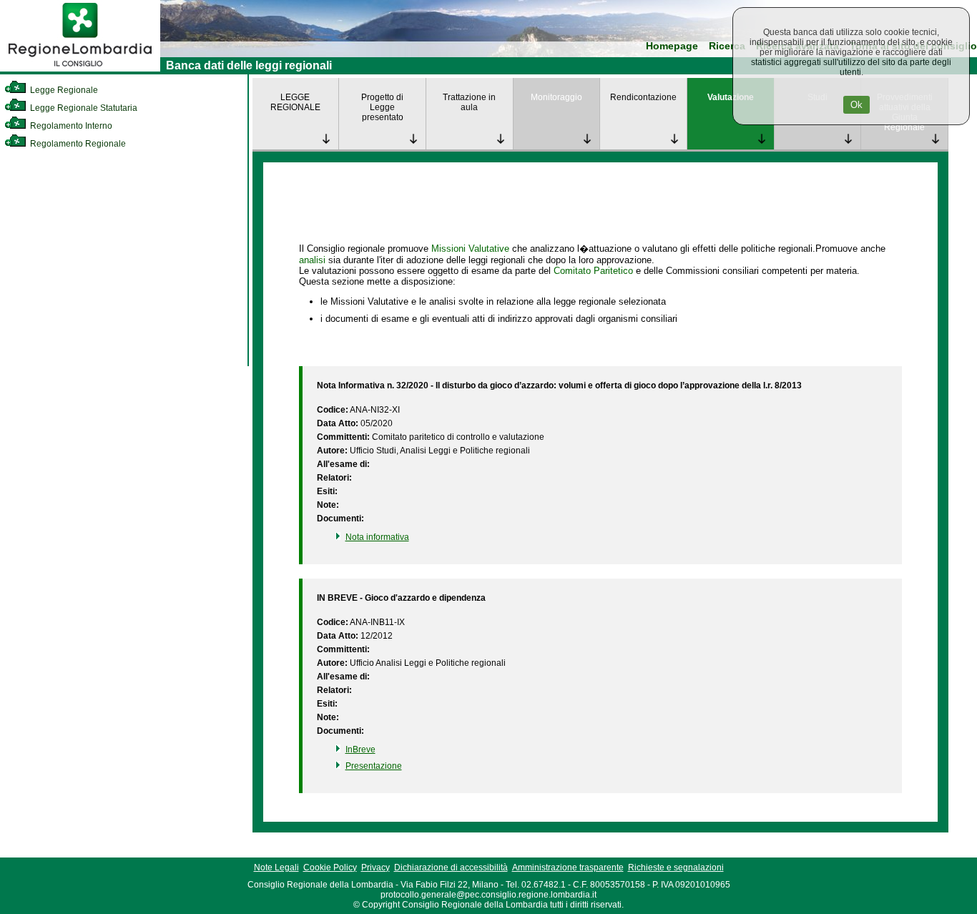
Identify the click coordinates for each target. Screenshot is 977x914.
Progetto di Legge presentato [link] (382, 107)
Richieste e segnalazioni (676, 868)
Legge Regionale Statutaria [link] (82, 108)
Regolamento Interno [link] (70, 126)
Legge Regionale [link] (63, 90)
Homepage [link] (672, 46)
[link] (80, 69)
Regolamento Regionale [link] (77, 144)
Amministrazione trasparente (568, 868)
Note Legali (276, 868)
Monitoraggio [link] (556, 97)
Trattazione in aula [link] (469, 102)
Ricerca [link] (727, 46)
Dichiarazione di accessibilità (451, 868)
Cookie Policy (330, 868)
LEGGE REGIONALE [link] (295, 102)
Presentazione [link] (373, 766)
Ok (856, 104)
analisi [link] (312, 260)
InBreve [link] (360, 750)
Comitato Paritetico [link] (593, 270)
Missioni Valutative (470, 248)
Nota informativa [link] (377, 537)
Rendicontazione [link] (643, 97)
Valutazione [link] (730, 97)
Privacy (375, 868)
